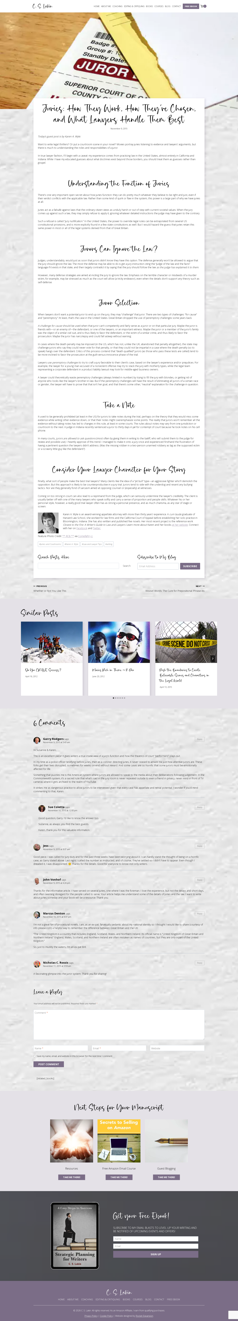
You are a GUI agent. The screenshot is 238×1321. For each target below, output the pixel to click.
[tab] (113, 698)
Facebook (81, 528)
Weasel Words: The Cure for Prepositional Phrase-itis (175, 588)
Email (97, 1048)
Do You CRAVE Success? (43, 670)
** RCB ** (68, 536)
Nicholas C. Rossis (55, 962)
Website (155, 1048)
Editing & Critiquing (134, 6)
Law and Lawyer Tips (92, 544)
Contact (176, 6)
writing (108, 544)
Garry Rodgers (53, 739)
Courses (158, 6)
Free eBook (191, 6)
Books (149, 6)
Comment (41, 1012)
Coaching (117, 6)
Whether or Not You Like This (49, 588)
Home (97, 6)
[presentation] (52, 642)
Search (127, 565)
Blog (167, 6)
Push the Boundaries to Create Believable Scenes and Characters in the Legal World (184, 675)
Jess (45, 846)
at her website (180, 524)
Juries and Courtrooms (50, 544)
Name (39, 1048)
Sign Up (156, 1254)
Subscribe (190, 566)
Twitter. (97, 528)
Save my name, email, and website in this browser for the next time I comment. (75, 1056)
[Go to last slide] (25, 658)
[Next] (212, 658)
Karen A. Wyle (71, 544)
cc (91, 536)
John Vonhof (52, 879)
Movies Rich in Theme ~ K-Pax (113, 670)
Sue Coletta (56, 807)
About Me (106, 6)
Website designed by (134, 1315)
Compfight (84, 536)
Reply (199, 739)
